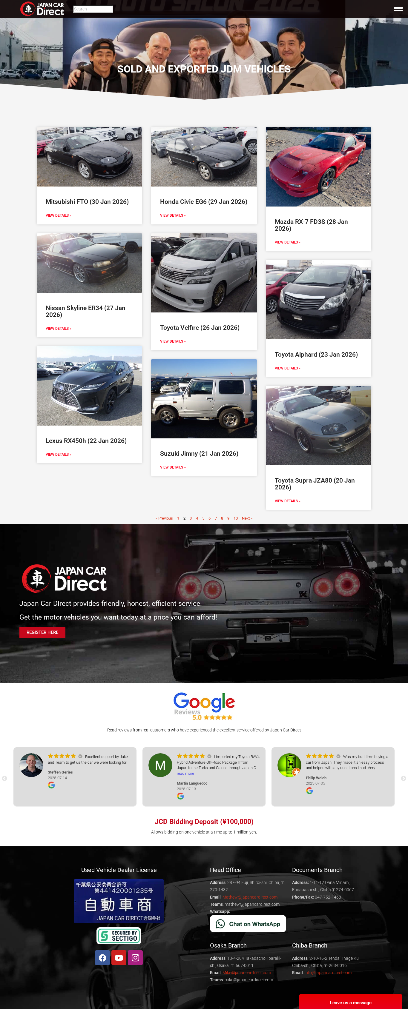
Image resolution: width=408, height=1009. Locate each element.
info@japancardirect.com (328, 972)
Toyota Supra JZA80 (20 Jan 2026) (315, 484)
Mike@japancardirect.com (247, 972)
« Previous (164, 518)
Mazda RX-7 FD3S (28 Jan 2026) (311, 225)
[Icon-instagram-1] (135, 957)
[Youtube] (118, 957)
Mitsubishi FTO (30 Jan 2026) (87, 201)
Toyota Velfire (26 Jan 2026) (200, 327)
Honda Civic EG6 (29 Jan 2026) (203, 201)
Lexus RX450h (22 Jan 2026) (86, 440)
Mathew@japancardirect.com (250, 897)
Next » (247, 518)
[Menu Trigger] (398, 8)
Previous (4, 779)
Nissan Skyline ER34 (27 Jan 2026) (85, 311)
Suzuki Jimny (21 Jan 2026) (199, 453)
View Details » (58, 215)
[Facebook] (102, 957)
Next (404, 779)
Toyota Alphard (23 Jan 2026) (316, 354)
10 (236, 518)
